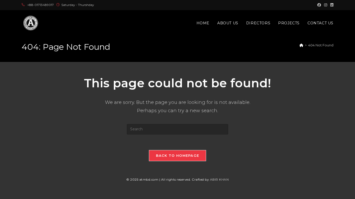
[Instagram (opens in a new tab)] (326, 5)
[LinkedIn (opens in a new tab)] (331, 5)
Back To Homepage (177, 155)
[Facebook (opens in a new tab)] (319, 5)
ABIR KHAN (219, 179)
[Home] (301, 45)
